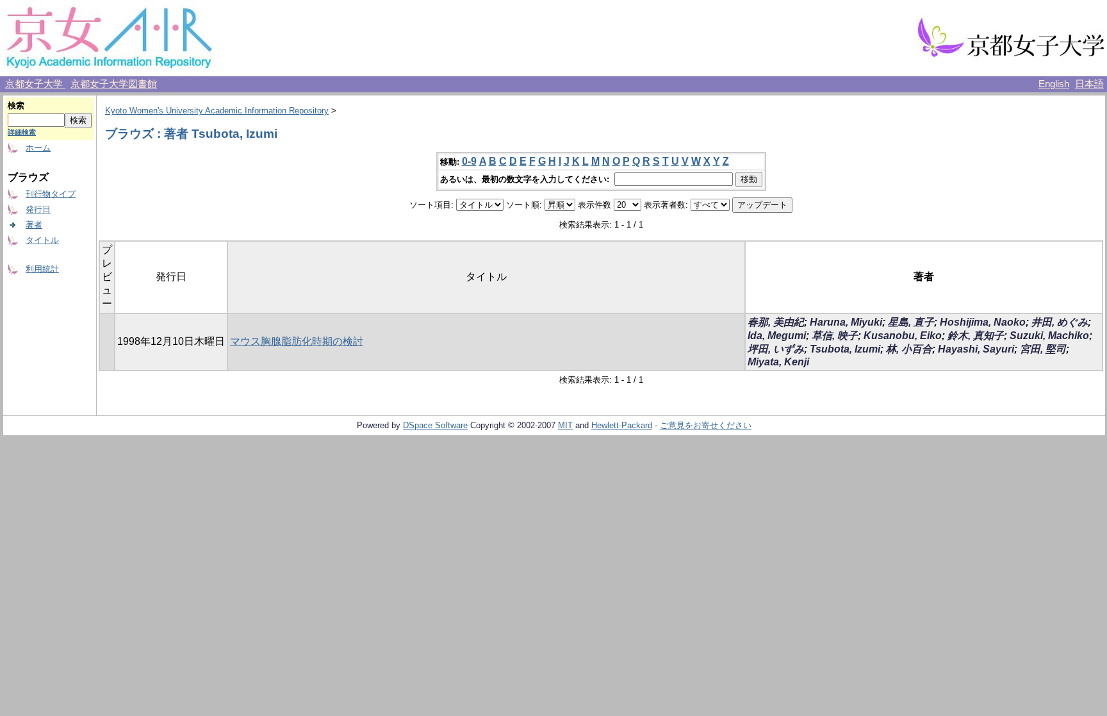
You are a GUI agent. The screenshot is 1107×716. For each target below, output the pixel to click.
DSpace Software (435, 425)
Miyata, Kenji (778, 361)
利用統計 (42, 269)
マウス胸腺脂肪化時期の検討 (296, 341)
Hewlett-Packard (621, 425)
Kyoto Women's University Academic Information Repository (217, 110)
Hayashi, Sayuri (976, 349)
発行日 (38, 209)
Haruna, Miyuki (846, 322)
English (1053, 84)
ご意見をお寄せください (705, 425)
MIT (565, 425)
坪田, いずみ (776, 349)
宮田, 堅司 (1043, 349)
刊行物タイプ (51, 194)
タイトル (42, 240)
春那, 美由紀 (776, 322)
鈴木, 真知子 (975, 335)
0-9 (469, 161)
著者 (34, 224)
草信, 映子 (835, 335)
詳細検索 (22, 132)
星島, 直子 (911, 322)
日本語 (1089, 84)
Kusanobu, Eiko (903, 335)
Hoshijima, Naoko (983, 322)
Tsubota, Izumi (845, 349)
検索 (16, 105)
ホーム (38, 148)
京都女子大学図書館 (113, 84)
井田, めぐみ (1059, 322)
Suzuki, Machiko (1049, 335)
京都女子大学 (35, 84)
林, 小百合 (909, 349)
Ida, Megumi (777, 335)
